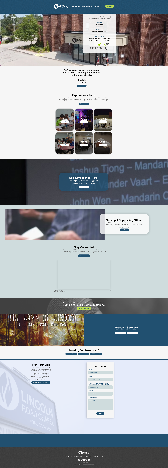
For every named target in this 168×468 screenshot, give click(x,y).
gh (94, 464)
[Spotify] (86, 460)
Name (90, 369)
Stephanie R (86, 464)
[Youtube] (82, 460)
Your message (93, 397)
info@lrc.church (78, 456)
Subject (91, 390)
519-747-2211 (68, 456)
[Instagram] (79, 460)
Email (90, 376)
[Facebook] (84, 460)
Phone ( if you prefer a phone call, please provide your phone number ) (99, 384)
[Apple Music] (89, 460)
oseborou (91, 464)
